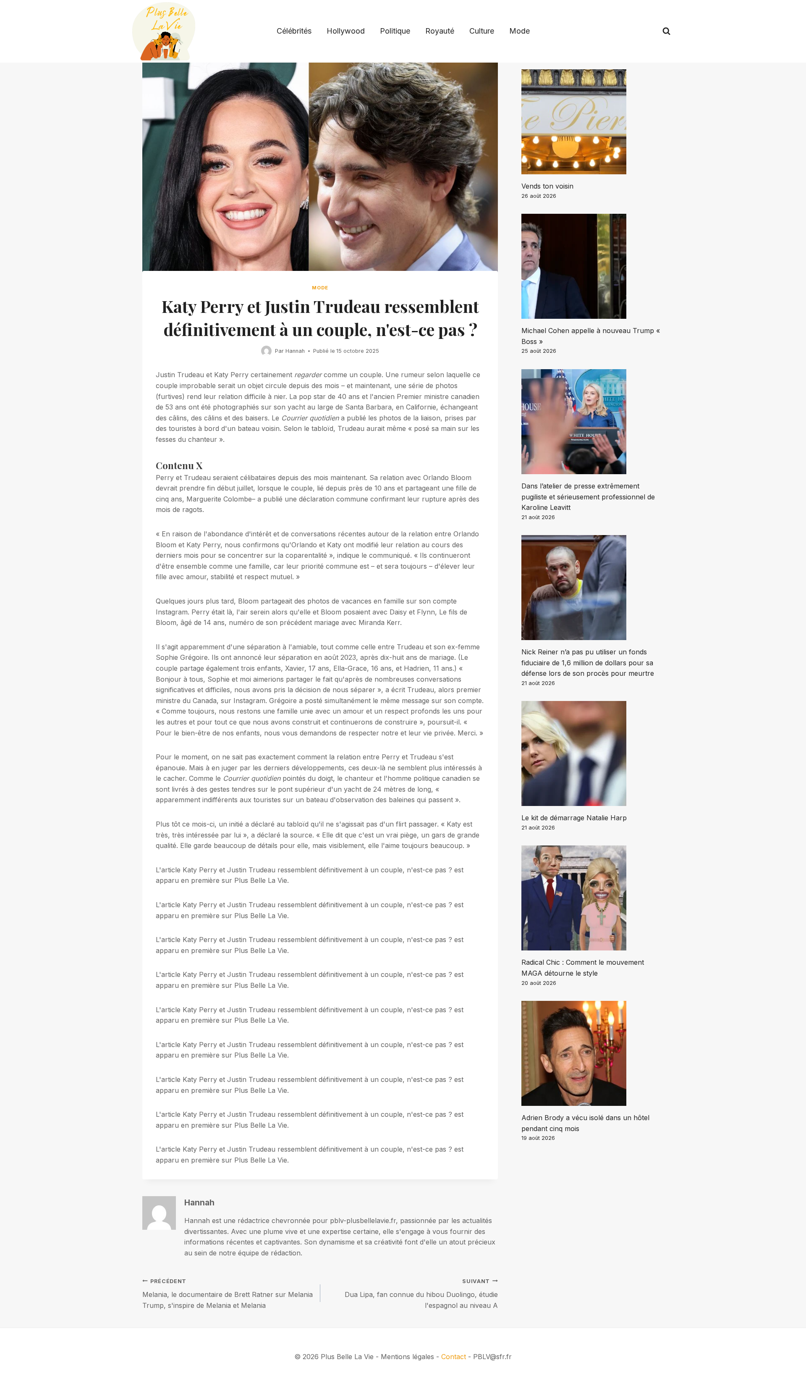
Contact (453, 1356)
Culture (481, 30)
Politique (395, 30)
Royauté (439, 30)
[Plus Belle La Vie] (163, 31)
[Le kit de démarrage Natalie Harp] (592, 753)
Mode (519, 30)
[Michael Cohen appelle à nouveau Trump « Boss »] (592, 266)
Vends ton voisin (547, 186)
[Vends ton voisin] (592, 121)
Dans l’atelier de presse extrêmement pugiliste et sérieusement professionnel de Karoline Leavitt (588, 497)
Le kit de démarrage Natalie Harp (574, 818)
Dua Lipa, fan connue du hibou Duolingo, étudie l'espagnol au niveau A (421, 1294)
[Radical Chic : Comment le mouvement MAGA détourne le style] (592, 897)
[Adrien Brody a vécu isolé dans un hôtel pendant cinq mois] (592, 1053)
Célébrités (294, 30)
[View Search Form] (666, 31)
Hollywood (346, 30)
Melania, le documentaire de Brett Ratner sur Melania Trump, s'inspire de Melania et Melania (227, 1294)
